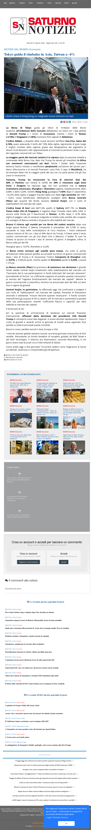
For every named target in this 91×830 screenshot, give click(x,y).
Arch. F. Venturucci (37, 826)
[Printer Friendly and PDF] (79, 122)
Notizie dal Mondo (16, 49)
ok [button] (66, 823)
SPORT (31, 3)
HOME (5, 3)
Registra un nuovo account (28, 562)
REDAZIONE (58, 3)
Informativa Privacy (39, 823)
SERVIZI (66, 3)
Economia (35, 49)
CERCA (49, 3)
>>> (72, 761)
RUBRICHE (22, 3)
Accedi (75, 3)
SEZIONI (12, 3)
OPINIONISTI (40, 3)
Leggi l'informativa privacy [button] (57, 817)
